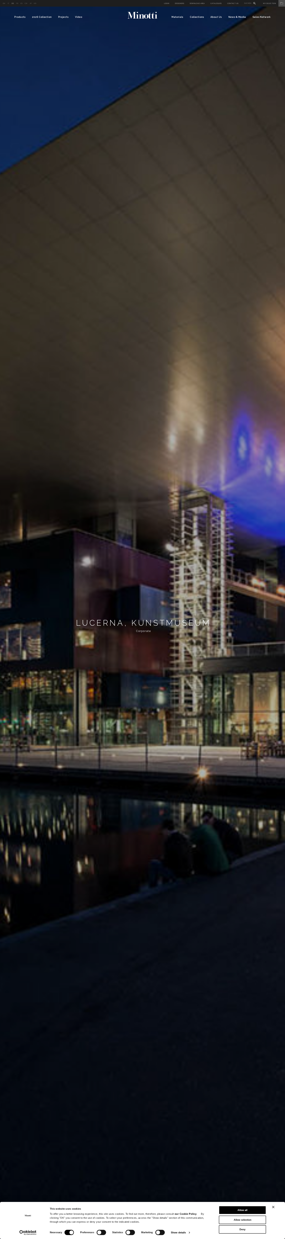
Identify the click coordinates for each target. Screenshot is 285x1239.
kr (35, 3)
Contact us (232, 3)
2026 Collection (42, 17)
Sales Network (262, 17)
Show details (178, 1232)
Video (78, 17)
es (21, 3)
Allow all (242, 1210)
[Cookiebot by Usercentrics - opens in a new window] (28, 1232)
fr (17, 3)
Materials (177, 17)
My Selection (269, 3)
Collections (197, 17)
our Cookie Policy (186, 1213)
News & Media (237, 17)
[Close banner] (273, 1207)
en (4, 3)
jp (31, 3)
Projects (63, 17)
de (13, 3)
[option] (142, 623)
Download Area (197, 3)
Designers (179, 3)
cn (26, 3)
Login (166, 3)
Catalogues (216, 3)
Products (20, 17)
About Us (216, 17)
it (8, 3)
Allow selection (242, 1219)
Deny (242, 1229)
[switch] (101, 1232)
